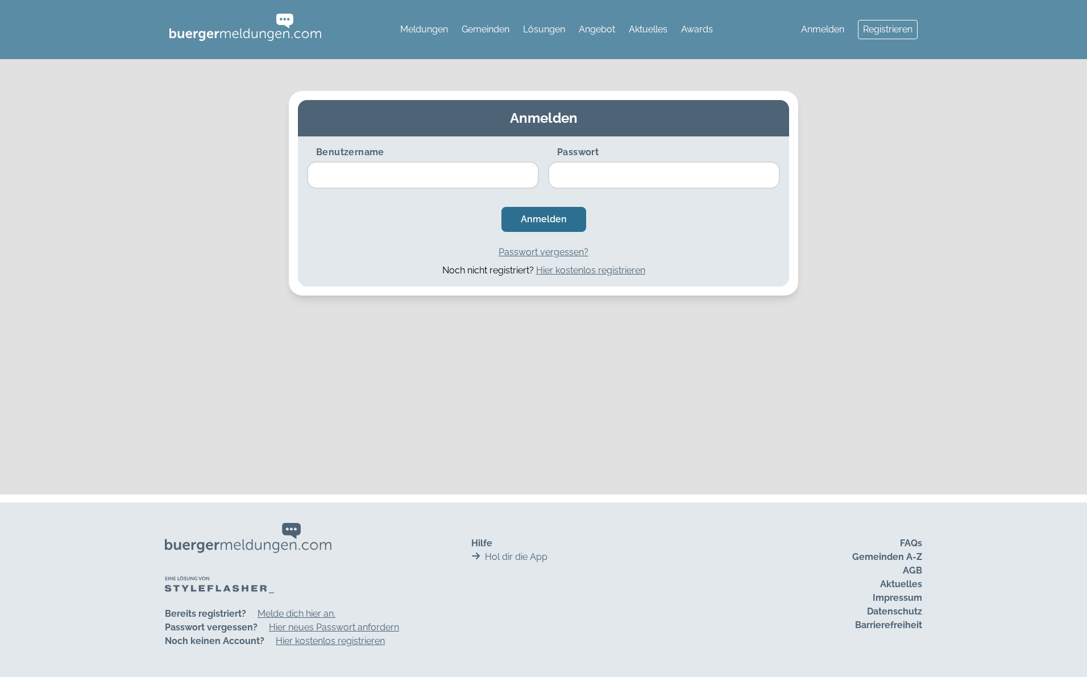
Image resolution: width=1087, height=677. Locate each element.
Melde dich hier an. (296, 613)
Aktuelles (648, 29)
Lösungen (544, 29)
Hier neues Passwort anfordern (334, 627)
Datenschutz (894, 611)
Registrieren (887, 29)
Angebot (597, 29)
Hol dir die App (516, 556)
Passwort (578, 152)
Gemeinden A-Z (887, 556)
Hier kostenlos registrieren (590, 270)
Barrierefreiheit (888, 625)
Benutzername (350, 152)
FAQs (911, 543)
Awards (697, 29)
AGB (912, 570)
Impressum (897, 597)
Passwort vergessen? (543, 252)
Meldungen (424, 29)
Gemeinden (485, 29)
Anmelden (822, 29)
